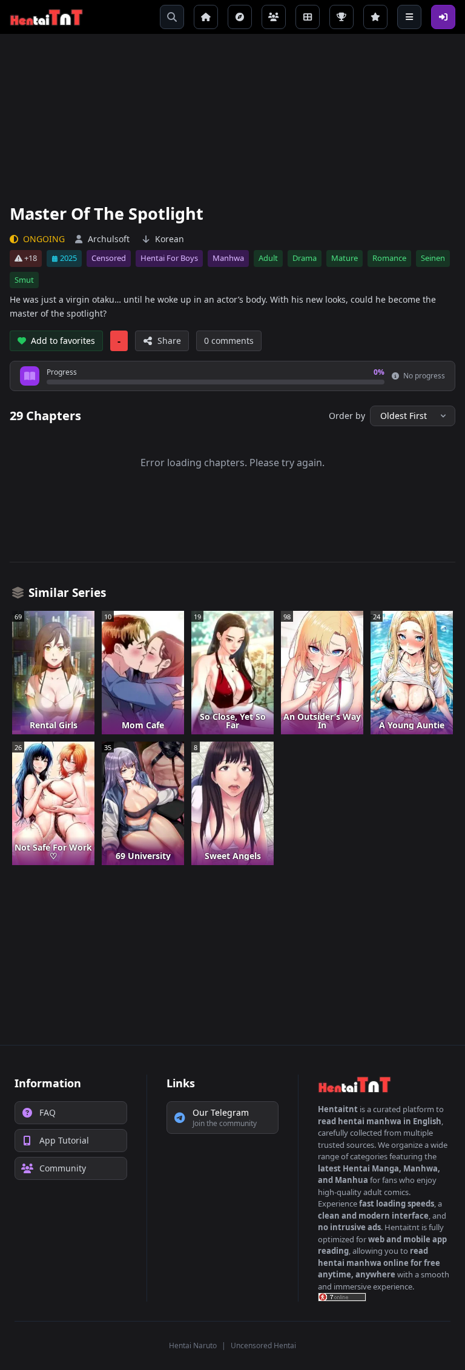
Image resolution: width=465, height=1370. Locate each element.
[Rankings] (341, 17)
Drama (304, 257)
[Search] (172, 17)
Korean (169, 239)
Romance (389, 257)
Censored (108, 257)
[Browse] (240, 17)
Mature (344, 257)
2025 (68, 257)
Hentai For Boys (169, 257)
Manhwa (228, 257)
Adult (268, 257)
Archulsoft (109, 239)
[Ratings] (375, 17)
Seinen (433, 257)
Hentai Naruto (193, 1345)
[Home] (206, 17)
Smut (24, 279)
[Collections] (307, 17)
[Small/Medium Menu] (409, 17)
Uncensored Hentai (263, 1345)
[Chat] (274, 17)
